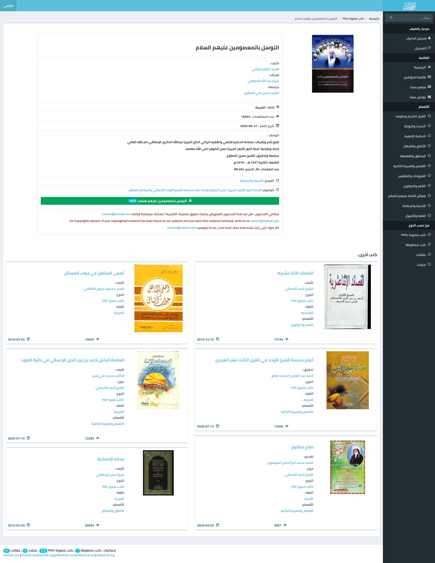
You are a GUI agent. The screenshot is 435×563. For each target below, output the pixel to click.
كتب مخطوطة (416, 245)
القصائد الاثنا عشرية (295, 273)
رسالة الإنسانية (110, 459)
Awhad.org (46, 555)
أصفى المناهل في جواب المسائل (94, 273)
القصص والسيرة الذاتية (410, 166)
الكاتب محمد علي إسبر (108, 376)
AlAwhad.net (86, 555)
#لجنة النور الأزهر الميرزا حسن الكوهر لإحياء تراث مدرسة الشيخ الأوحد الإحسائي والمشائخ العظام (195, 190)
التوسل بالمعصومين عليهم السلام (158, 201)
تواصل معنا (418, 97)
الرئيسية (420, 67)
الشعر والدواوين (415, 186)
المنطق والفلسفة (413, 156)
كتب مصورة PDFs (414, 235)
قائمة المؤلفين (415, 77)
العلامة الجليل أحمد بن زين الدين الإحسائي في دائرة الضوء (72, 360)
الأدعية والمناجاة (414, 206)
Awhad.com (11, 555)
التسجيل (421, 48)
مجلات (422, 265)
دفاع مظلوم (302, 447)
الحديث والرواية (415, 126)
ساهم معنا (418, 87)
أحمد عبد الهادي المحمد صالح (292, 376)
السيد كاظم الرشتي (265, 69)
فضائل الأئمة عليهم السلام (407, 196)
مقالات (421, 255)
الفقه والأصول (416, 216)
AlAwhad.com (65, 555)
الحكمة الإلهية (415, 136)
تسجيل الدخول (416, 38)
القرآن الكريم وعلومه (411, 116)
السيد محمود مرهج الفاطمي (103, 289)
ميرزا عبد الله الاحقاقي (263, 81)
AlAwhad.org (105, 555)
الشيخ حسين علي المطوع (261, 93)
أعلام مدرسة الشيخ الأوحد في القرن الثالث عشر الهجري (264, 360)
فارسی (8, 6)
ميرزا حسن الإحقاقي (110, 475)
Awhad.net (29, 555)
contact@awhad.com (117, 214)
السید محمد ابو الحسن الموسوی (290, 463)
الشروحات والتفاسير (412, 176)
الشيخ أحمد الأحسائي (299, 289)
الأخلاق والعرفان (415, 146)
